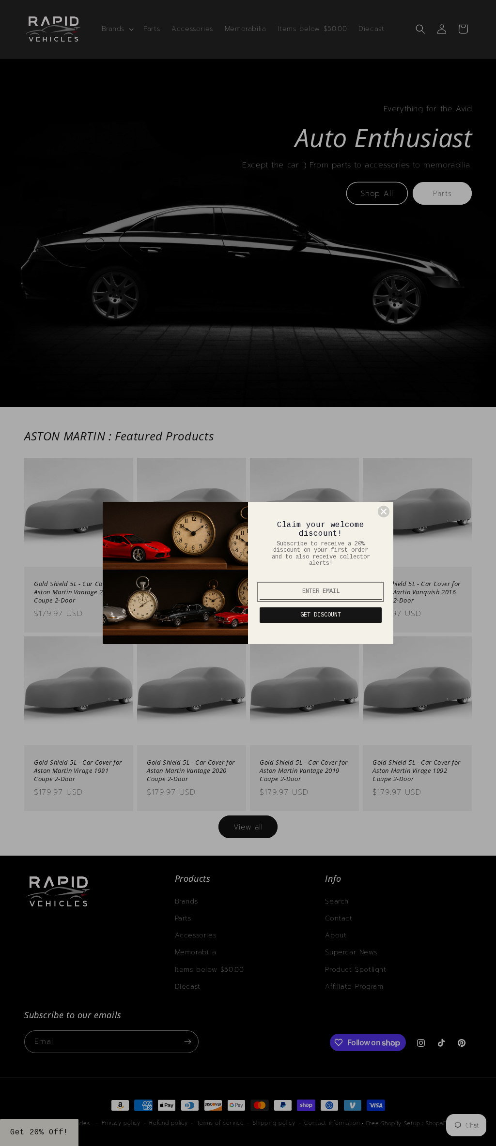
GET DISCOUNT (320, 615)
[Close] (383, 511)
